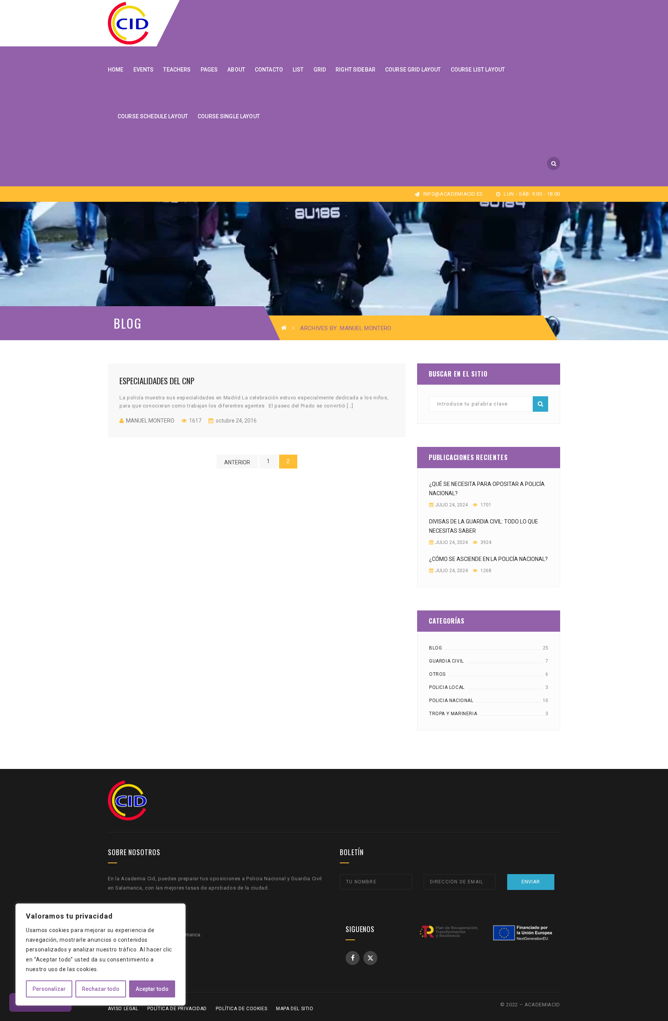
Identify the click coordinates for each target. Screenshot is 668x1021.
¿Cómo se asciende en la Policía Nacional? (488, 559)
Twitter (370, 958)
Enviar (530, 882)
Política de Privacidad (177, 1008)
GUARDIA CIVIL (446, 661)
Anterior (237, 462)
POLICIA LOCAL (447, 687)
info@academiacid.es (452, 194)
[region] (100, 954)
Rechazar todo (100, 989)
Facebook (353, 958)
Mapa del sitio (294, 1008)
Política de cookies (241, 1008)
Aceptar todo (152, 989)
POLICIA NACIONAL (451, 700)
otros (437, 674)
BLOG (435, 648)
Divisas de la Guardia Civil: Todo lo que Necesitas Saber (483, 526)
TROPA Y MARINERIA (453, 713)
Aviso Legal (123, 1008)
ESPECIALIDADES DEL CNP (156, 381)
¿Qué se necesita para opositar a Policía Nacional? (487, 488)
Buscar (540, 404)
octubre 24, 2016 (236, 421)
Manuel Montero (150, 421)
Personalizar (49, 989)
